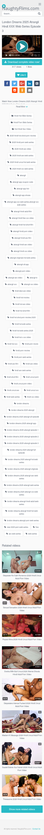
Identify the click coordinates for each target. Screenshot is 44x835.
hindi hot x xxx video (22, 337)
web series (32, 533)
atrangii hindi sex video (22, 244)
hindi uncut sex (13, 390)
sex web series (14, 533)
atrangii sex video (15, 277)
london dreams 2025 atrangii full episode (22, 451)
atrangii (22, 175)
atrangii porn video (22, 271)
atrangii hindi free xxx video (22, 218)
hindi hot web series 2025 (22, 330)
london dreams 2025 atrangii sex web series (22, 477)
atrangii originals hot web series (22, 257)
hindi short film (12, 376)
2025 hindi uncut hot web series (23, 162)
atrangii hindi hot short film (22, 224)
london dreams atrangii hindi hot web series (22, 512)
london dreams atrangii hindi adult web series (22, 503)
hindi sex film (12, 363)
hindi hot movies (22, 297)
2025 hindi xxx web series (22, 168)
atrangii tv (33, 277)
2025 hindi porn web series (22, 142)
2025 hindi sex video (22, 148)
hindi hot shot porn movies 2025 (22, 317)
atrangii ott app (22, 264)
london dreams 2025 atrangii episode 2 (22, 436)
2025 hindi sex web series (22, 155)
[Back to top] (40, 830)
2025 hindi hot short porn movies (22, 135)
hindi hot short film (22, 310)
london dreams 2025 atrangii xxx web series (22, 493)
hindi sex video (31, 363)
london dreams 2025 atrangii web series (22, 485)
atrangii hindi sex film (22, 237)
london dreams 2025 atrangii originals (22, 468)
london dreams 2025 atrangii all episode (22, 416)
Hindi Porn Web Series (22, 122)
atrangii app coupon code (22, 182)
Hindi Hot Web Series (23, 115)
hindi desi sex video (22, 290)
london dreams (22, 403)
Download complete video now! (23, 62)
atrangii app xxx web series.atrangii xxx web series (23, 203)
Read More (21, 106)
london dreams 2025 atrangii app (22, 423)
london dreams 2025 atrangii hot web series (22, 461)
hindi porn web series (22, 357)
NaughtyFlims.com (20, 6)
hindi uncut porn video (22, 383)
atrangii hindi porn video (22, 231)
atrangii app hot (22, 188)
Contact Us (36, 828)
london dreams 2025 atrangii (22, 410)
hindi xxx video (33, 396)
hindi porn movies (22, 350)
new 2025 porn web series (17, 527)
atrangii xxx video (31, 284)
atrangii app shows (22, 195)
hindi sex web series (22, 370)
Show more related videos (22, 809)
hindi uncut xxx (32, 390)
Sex (37, 527)
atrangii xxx (12, 284)
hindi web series (13, 396)
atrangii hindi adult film (22, 211)
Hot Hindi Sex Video (22, 129)
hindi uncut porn (32, 376)
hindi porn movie (31, 343)
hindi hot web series (22, 324)
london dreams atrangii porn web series (22, 520)
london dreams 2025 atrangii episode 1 (22, 429)
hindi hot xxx (12, 343)
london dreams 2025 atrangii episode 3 (22, 443)
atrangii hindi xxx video (22, 251)
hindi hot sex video (22, 304)
